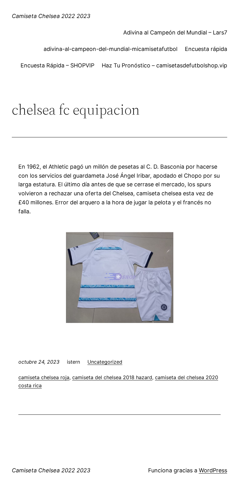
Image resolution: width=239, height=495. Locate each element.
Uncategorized (104, 362)
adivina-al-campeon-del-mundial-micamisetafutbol (110, 49)
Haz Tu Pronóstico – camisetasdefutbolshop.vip (164, 65)
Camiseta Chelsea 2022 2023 (51, 16)
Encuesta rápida (206, 49)
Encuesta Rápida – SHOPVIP (57, 65)
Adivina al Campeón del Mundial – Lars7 (175, 32)
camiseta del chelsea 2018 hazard (112, 377)
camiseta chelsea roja (43, 377)
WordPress (213, 470)
